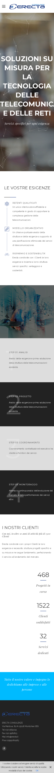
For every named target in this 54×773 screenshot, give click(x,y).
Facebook (4, 748)
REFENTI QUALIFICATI (24, 203)
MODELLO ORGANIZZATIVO (27, 228)
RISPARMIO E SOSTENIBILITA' (28, 253)
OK (37, 771)
